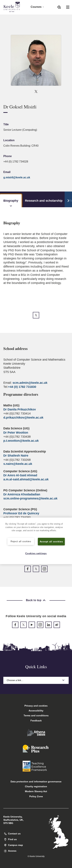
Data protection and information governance (36, 781)
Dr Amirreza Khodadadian (21, 494)
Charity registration (36, 786)
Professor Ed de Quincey (21, 513)
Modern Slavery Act (36, 791)
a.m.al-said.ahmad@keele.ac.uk (26, 479)
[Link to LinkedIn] (48, 625)
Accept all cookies (51, 541)
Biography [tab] (10, 200)
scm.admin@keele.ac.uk (30, 382)
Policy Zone (36, 796)
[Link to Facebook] (27, 569)
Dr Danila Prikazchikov (19, 409)
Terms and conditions (36, 715)
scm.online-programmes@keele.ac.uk (30, 498)
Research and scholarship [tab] (43, 200)
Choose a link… (15, 680)
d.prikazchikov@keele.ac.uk (23, 417)
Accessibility (36, 710)
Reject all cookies (21, 541)
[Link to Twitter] (36, 91)
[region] (36, 541)
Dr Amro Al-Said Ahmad (20, 475)
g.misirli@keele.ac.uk (16, 177)
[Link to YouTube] (32, 625)
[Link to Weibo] (57, 625)
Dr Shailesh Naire (15, 455)
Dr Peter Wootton (15, 432)
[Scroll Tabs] (68, 199)
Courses (36, 6)
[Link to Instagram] (44, 569)
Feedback (36, 720)
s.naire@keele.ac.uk (17, 464)
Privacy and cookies (36, 705)
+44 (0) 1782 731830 (22, 386)
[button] (59, 6)
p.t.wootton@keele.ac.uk (21, 440)
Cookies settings (36, 553)
